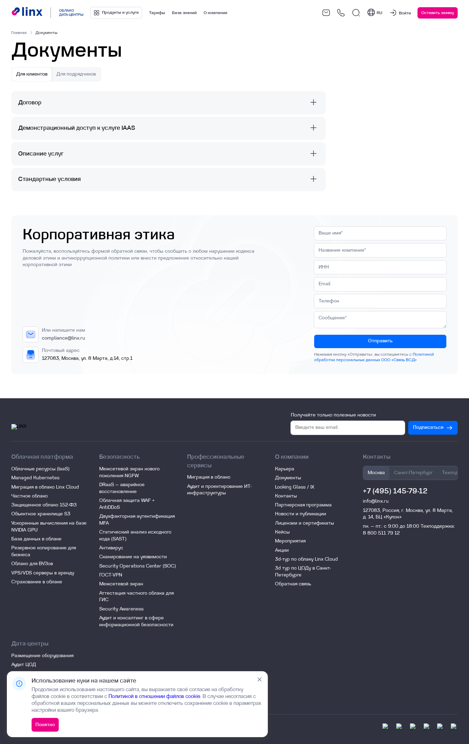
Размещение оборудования (42, 656)
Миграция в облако (208, 477)
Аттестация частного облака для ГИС (136, 597)
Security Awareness (121, 609)
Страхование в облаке (36, 582)
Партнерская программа (303, 505)
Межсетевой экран (121, 584)
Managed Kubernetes (35, 478)
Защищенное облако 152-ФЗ (44, 505)
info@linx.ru (376, 501)
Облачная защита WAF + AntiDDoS (127, 504)
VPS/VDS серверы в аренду (42, 573)
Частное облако (29, 496)
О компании (215, 12)
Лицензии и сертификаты (304, 523)
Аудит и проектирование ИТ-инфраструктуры (219, 490)
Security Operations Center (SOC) (137, 566)
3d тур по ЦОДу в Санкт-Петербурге (303, 571)
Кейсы (282, 532)
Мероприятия (290, 541)
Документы (288, 478)
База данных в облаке (36, 539)
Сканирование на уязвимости (133, 557)
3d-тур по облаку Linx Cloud (306, 559)
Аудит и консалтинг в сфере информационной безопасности (136, 621)
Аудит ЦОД (23, 664)
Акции (282, 550)
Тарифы (157, 12)
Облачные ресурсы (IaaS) (40, 469)
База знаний (184, 12)
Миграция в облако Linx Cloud (45, 487)
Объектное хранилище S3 (40, 514)
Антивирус (111, 548)
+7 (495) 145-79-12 (395, 491)
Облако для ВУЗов (32, 563)
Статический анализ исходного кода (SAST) (135, 535)
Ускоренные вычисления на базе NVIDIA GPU (49, 526)
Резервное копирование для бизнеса (43, 551)
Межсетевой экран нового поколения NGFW (129, 472)
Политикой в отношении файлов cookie (154, 696)
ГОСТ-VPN (110, 575)
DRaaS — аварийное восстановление (122, 488)
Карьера (284, 469)
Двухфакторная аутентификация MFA (137, 520)
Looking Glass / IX (294, 487)
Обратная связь (293, 584)
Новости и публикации (300, 514)
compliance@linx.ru (63, 338)
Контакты (286, 496)
